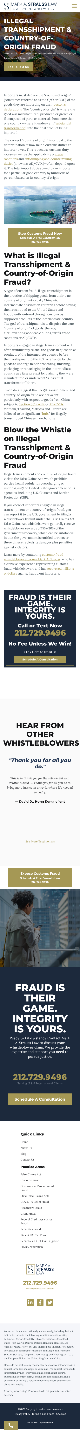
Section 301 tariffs (32, 404)
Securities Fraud (31, 1229)
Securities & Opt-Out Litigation (40, 1241)
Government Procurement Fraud (37, 1188)
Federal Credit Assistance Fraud (36, 1221)
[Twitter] (49, 1302)
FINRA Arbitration (32, 1247)
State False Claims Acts (35, 1196)
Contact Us (27, 1159)
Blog (23, 1153)
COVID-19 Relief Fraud (35, 1201)
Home (6, 53)
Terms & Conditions (43, 1414)
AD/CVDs (56, 404)
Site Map (61, 1414)
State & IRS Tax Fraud (34, 1235)
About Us (26, 1148)
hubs (45, 413)
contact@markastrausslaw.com (40, 1288)
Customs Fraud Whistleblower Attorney (51, 53)
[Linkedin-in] (30, 1302)
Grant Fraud (28, 1213)
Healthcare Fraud (31, 1208)
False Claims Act (31, 1174)
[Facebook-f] (40, 1302)
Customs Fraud (30, 1180)
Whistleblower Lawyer (21, 53)
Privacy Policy (22, 1414)
